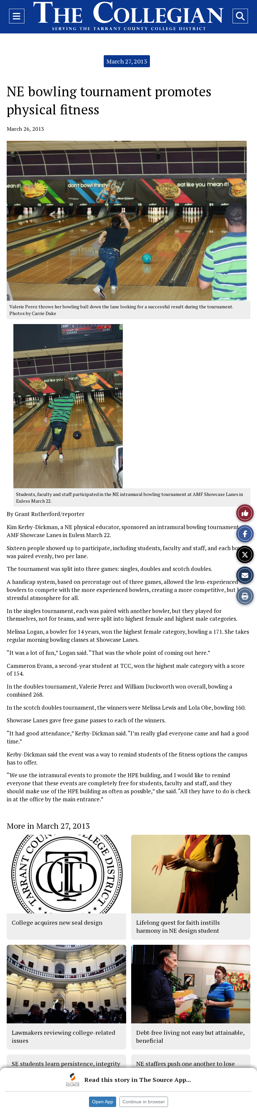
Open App (102, 1101)
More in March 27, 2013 (48, 825)
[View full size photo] (127, 220)
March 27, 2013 (126, 61)
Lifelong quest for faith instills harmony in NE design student (178, 926)
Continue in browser (143, 1101)
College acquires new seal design (57, 922)
